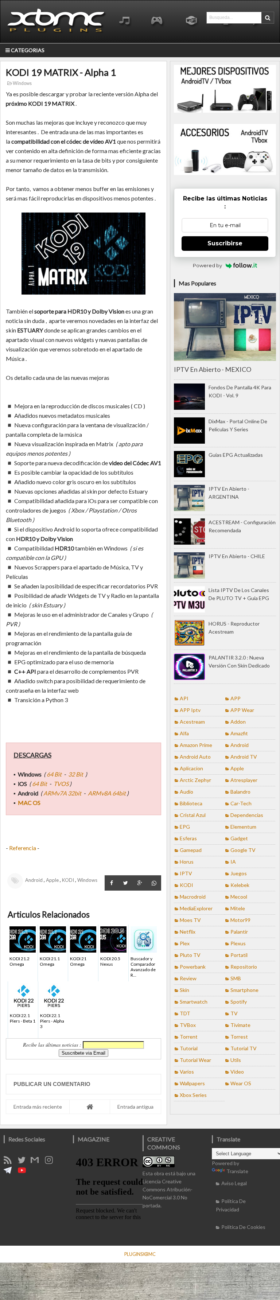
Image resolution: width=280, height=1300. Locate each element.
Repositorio (243, 967)
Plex (185, 943)
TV (234, 1013)
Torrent (189, 1037)
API (184, 698)
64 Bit (55, 774)
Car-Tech (241, 803)
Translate (237, 1171)
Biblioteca (191, 803)
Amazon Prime (196, 745)
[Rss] (10, 1162)
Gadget (239, 838)
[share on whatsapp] (154, 883)
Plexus (238, 943)
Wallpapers (192, 1083)
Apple (52, 880)
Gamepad (191, 850)
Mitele (237, 908)
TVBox (188, 1025)
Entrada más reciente (37, 1107)
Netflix (187, 932)
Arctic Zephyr (195, 780)
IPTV (186, 873)
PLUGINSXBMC (140, 1254)
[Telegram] (10, 1172)
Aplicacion (191, 768)
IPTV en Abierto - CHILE (237, 556)
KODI (68, 880)
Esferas (188, 838)
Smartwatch (193, 1002)
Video (237, 1072)
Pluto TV (190, 955)
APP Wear (242, 710)
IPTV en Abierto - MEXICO (212, 369)
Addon (238, 722)
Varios (187, 1072)
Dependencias (246, 815)
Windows (22, 83)
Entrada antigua (135, 1107)
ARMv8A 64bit (107, 793)
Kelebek (239, 885)
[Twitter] (24, 1162)
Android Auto (195, 757)
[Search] (267, 17)
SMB (235, 978)
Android (34, 880)
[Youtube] (24, 1172)
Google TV (243, 850)
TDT (185, 1013)
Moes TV (190, 920)
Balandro (240, 792)
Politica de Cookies (243, 1227)
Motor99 (240, 920)
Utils (235, 1060)
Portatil (239, 955)
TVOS (61, 783)
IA (233, 862)
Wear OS (240, 1083)
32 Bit (75, 774)
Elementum (243, 827)
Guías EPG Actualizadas (236, 455)
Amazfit (239, 733)
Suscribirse (224, 243)
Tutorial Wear (195, 1060)
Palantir (239, 932)
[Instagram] (51, 1162)
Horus (187, 862)
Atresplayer (243, 780)
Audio (186, 792)
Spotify (238, 1002)
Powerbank (193, 967)
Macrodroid (193, 897)
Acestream (192, 722)
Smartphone (244, 990)
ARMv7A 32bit (62, 793)
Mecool (238, 897)
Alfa (184, 733)
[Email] (37, 1162)
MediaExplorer (196, 908)
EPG (185, 827)
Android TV (243, 757)
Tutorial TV (243, 1048)
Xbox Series (193, 1095)
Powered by (207, 265)
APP (235, 698)
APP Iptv (190, 710)
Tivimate (240, 1025)
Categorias (27, 50)
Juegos (238, 873)
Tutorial (189, 1048)
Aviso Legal (234, 1183)
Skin (184, 990)
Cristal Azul (193, 815)
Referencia (22, 847)
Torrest (239, 1037)
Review (188, 978)
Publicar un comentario (51, 1084)
